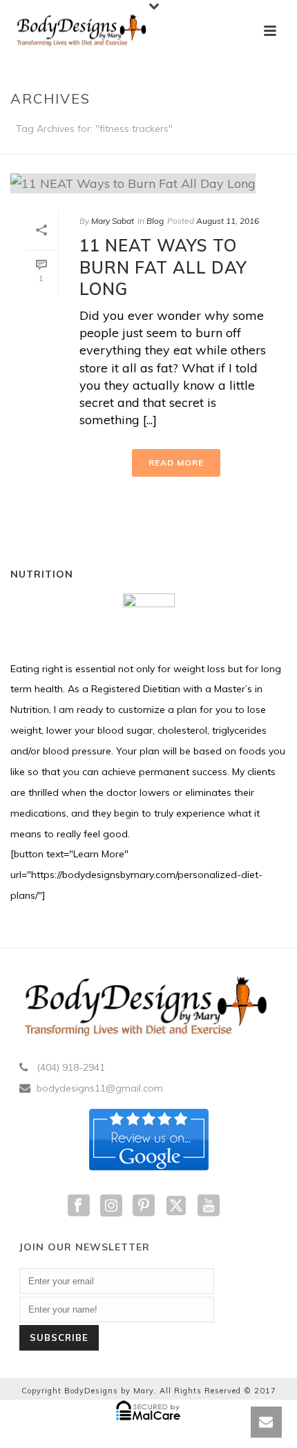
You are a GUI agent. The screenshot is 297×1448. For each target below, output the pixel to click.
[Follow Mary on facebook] (79, 1206)
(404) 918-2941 (71, 1067)
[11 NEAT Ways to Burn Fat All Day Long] (148, 182)
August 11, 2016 (227, 221)
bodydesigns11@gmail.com (100, 1088)
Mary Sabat (112, 221)
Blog (155, 221)
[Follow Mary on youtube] (209, 1206)
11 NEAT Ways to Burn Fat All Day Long (163, 266)
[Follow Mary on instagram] (111, 1206)
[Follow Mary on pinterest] (144, 1206)
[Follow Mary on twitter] (176, 1206)
